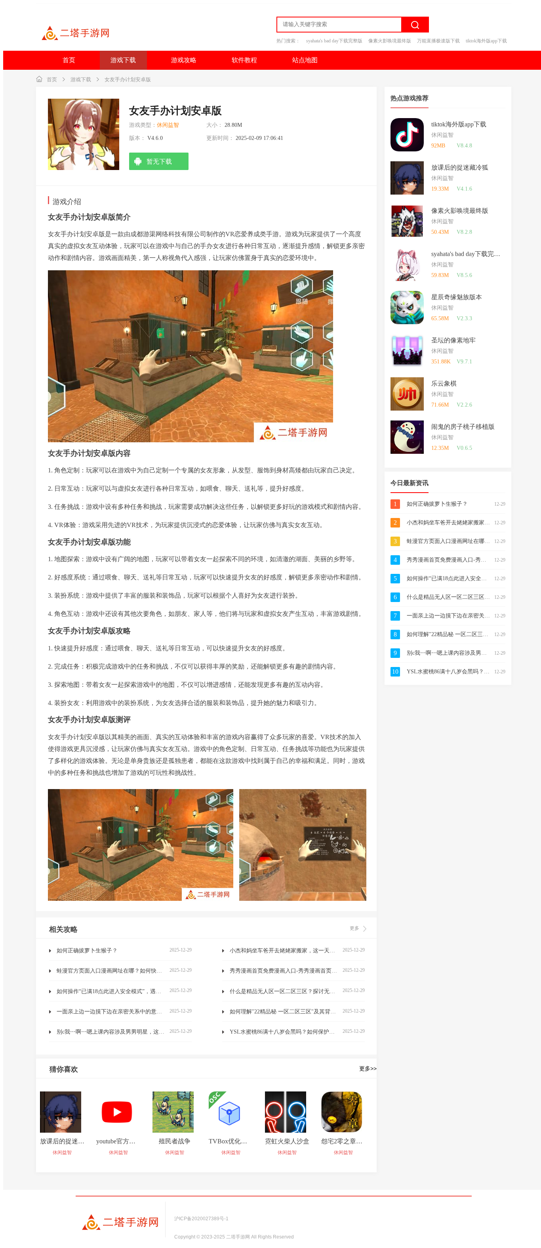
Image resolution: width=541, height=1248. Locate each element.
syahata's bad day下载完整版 (334, 41)
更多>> (368, 1068)
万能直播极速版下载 (438, 41)
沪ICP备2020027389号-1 (201, 1218)
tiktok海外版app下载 (486, 41)
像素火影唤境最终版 (389, 41)
